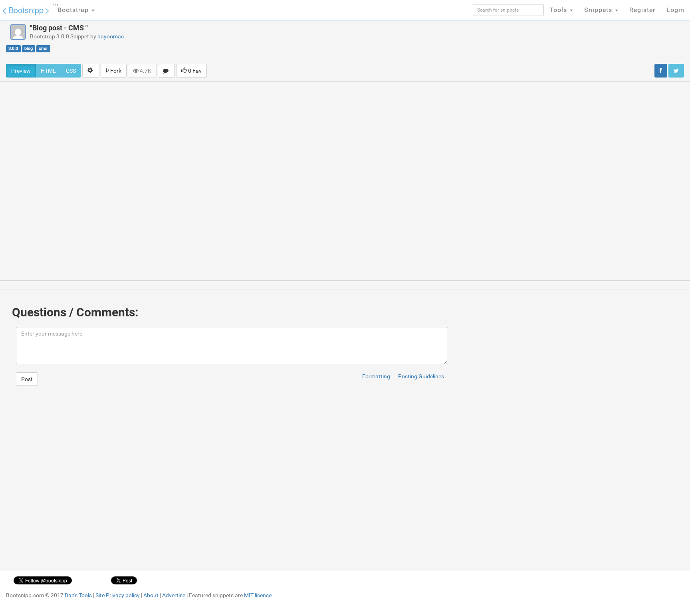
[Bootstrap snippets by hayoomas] (18, 32)
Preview (21, 71)
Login (675, 10)
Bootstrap (72, 8)
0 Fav (194, 71)
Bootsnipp (26, 10)
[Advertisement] (383, 42)
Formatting (376, 376)
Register (642, 10)
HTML (48, 71)
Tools (559, 10)
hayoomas (110, 36)
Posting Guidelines (421, 376)
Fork (115, 71)
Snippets (599, 10)
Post (27, 379)
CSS (71, 71)
